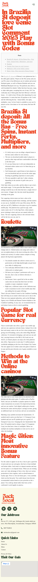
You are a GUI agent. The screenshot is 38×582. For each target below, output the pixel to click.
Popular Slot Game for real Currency (18, 66)
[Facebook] (4, 509)
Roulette (9, 64)
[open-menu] (33, 4)
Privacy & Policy (6, 554)
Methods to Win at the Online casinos (18, 68)
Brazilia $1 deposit (9, 76)
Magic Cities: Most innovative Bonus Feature (20, 71)
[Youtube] (15, 509)
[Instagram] (9, 509)
